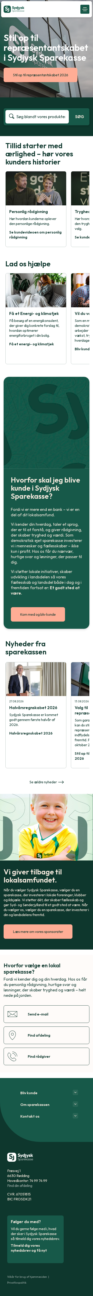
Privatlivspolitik (16, 1282)
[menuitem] (40, 9)
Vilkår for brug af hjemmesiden (27, 1276)
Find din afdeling (19, 1185)
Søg (79, 116)
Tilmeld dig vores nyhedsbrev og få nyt (29, 1248)
